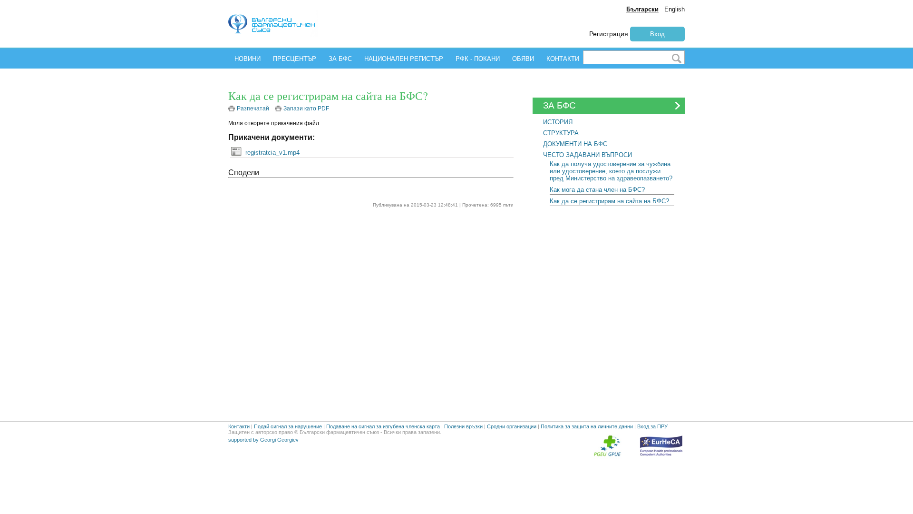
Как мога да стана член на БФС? (597, 189)
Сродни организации (511, 426)
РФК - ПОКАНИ (478, 58)
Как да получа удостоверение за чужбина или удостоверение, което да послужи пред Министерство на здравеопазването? (611, 171)
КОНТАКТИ (562, 58)
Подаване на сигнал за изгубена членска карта (383, 426)
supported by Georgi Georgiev (263, 440)
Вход (657, 34)
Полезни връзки (463, 426)
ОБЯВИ (523, 58)
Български (642, 9)
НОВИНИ (247, 58)
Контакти (239, 426)
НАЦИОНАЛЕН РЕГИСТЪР (403, 58)
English (674, 9)
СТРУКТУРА (561, 133)
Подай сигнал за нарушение (288, 426)
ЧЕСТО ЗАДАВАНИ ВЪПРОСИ (587, 154)
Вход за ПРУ (652, 426)
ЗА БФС (340, 58)
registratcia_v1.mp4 (272, 152)
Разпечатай (253, 108)
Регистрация (608, 34)
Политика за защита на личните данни (587, 426)
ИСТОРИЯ (558, 122)
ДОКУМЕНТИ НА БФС (575, 144)
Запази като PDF (306, 108)
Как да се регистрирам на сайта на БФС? (609, 201)
